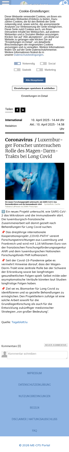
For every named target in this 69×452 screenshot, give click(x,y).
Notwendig (28, 63)
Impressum (34, 373)
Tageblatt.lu (19, 322)
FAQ (34, 430)
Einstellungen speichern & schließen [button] (34, 88)
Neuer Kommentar (55, 345)
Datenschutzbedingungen (28, 54)
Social (52, 63)
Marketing (50, 70)
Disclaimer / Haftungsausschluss (34, 419)
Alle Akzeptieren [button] (34, 80)
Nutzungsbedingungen (34, 396)
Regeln (34, 407)
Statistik (26, 70)
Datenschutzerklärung (34, 384)
